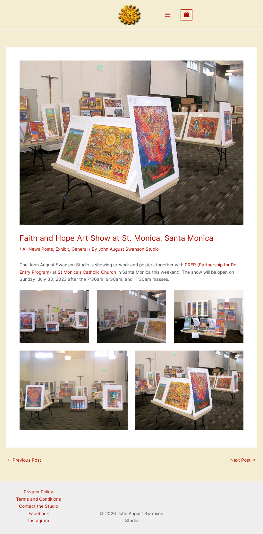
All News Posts (37, 249)
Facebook (39, 513)
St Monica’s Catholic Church (87, 272)
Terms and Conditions (38, 499)
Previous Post (24, 460)
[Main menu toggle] (167, 14)
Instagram (38, 520)
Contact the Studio (38, 506)
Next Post (243, 460)
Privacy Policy (38, 491)
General (80, 249)
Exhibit (62, 249)
